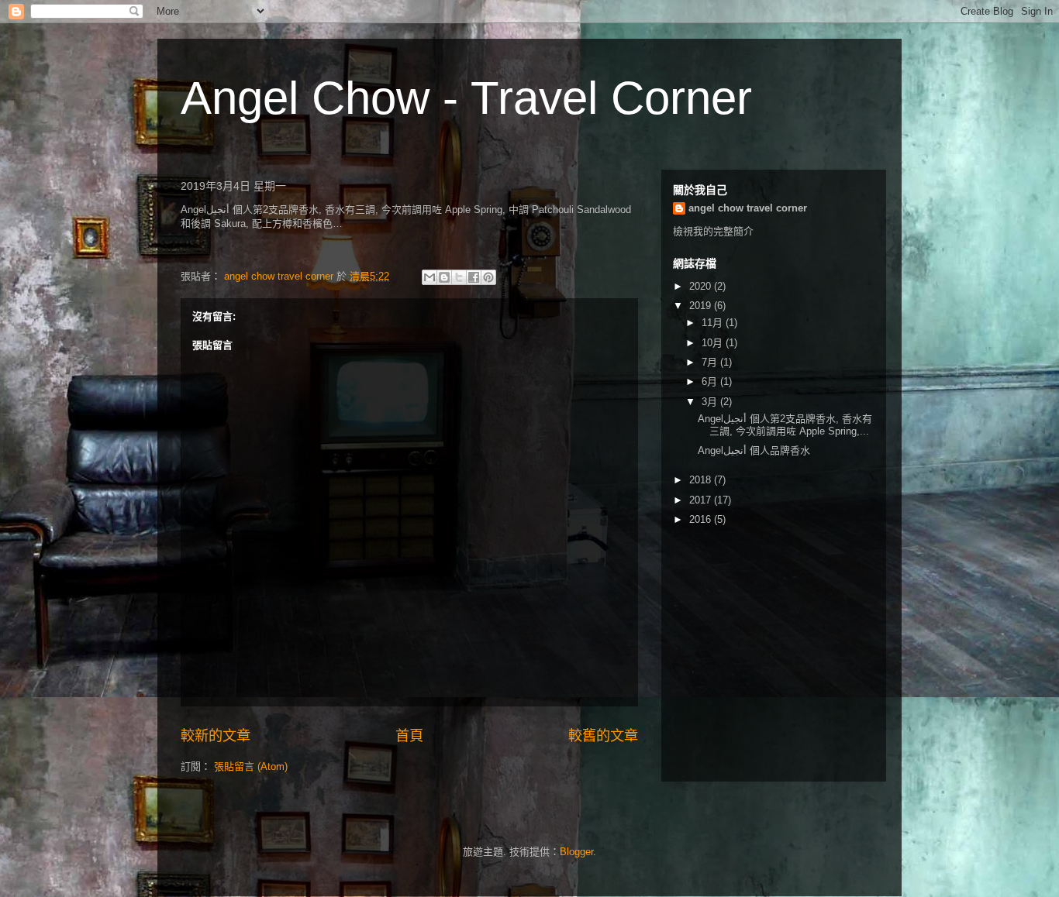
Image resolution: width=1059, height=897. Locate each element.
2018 (701, 480)
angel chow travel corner (747, 208)
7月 (711, 362)
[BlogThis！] (444, 277)
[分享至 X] (459, 277)
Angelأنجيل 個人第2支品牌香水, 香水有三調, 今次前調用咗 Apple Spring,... (785, 425)
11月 (714, 322)
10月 (714, 343)
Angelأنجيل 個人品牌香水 (754, 450)
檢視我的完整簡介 (713, 231)
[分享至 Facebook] (473, 277)
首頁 (409, 736)
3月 (711, 401)
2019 (701, 305)
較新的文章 (215, 736)
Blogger (576, 851)
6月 (711, 381)
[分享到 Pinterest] (488, 277)
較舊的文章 (603, 736)
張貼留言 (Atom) (251, 766)
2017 (701, 500)
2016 (701, 519)
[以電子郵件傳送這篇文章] (429, 277)
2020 (701, 286)
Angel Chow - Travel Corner (466, 98)
